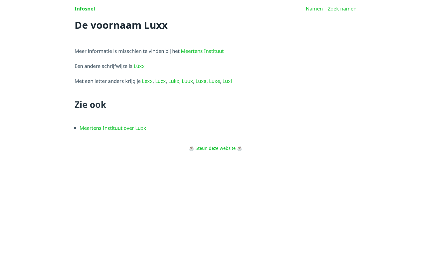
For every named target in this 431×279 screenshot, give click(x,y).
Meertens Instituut (202, 51)
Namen (314, 8)
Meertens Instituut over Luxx (113, 128)
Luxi (227, 81)
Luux (187, 81)
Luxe (214, 81)
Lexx (147, 81)
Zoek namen (342, 8)
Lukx (173, 81)
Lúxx (139, 66)
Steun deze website (216, 148)
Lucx (160, 81)
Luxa (201, 81)
